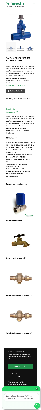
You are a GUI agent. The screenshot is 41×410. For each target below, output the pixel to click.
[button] (36, 389)
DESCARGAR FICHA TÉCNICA (15, 85)
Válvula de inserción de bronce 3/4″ (19, 333)
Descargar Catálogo (20, 366)
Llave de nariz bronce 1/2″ (16, 258)
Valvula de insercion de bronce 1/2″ (19, 296)
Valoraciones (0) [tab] (12, 112)
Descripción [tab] (10, 109)
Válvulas (20, 98)
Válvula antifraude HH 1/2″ (16, 220)
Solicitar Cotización (16, 91)
